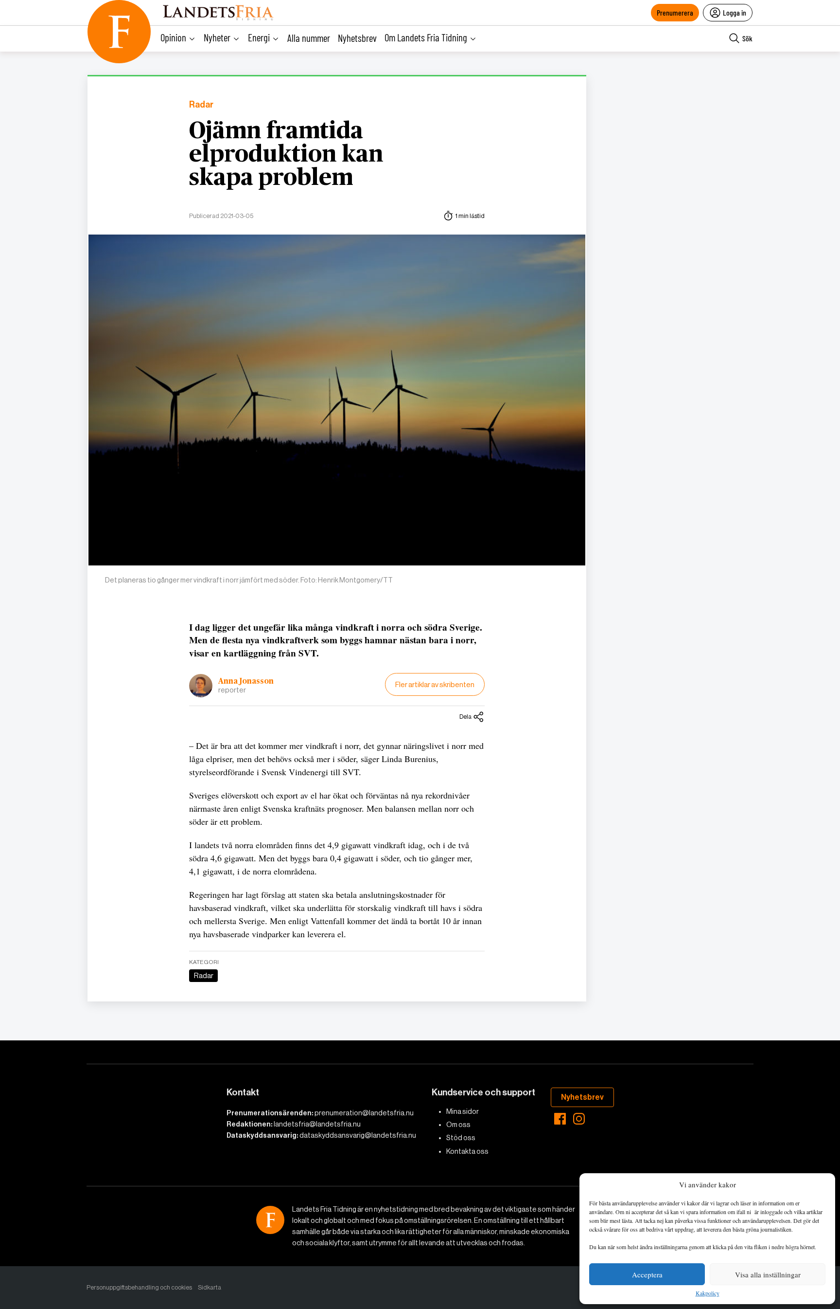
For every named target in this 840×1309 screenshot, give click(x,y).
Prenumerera (675, 12)
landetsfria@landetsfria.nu (317, 1124)
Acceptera (647, 1274)
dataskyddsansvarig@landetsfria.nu (357, 1135)
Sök (747, 38)
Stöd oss (460, 1138)
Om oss (458, 1124)
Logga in (734, 12)
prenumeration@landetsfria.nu (364, 1113)
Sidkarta (209, 1287)
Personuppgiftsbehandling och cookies (139, 1287)
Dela (465, 716)
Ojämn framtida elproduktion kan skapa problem (286, 155)
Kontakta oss (467, 1151)
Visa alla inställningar (768, 1274)
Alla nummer (308, 38)
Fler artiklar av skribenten (434, 684)
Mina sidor (462, 1111)
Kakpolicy (707, 1293)
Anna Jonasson (246, 681)
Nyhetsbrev (357, 38)
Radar (201, 105)
